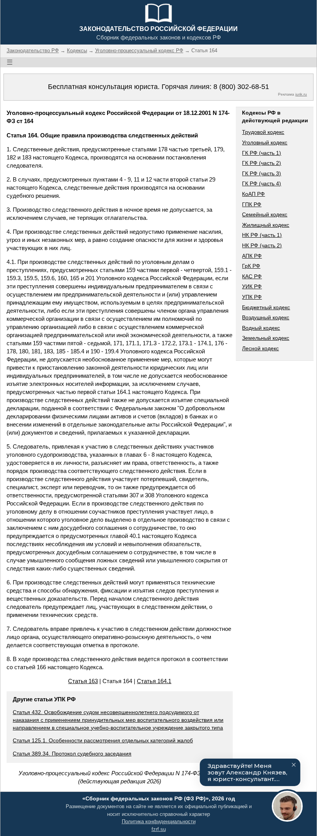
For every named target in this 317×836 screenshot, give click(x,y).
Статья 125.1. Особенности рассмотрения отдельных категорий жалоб (103, 740)
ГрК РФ (251, 266)
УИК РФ (252, 286)
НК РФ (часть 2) (262, 245)
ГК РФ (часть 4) (261, 183)
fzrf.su (159, 829)
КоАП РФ (253, 194)
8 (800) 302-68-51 (241, 87)
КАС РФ (252, 276)
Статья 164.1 (154, 681)
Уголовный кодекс (264, 142)
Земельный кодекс (265, 338)
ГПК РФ (251, 204)
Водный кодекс (261, 328)
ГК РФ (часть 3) (261, 173)
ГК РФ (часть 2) (261, 163)
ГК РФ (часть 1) (261, 153)
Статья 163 (83, 681)
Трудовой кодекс (263, 132)
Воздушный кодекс (265, 317)
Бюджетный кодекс (266, 307)
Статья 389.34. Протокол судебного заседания (72, 753)
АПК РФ (252, 256)
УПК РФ (252, 297)
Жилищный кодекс (265, 225)
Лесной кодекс (260, 348)
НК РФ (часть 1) (262, 235)
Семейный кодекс (264, 214)
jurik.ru (301, 94)
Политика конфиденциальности (159, 821)
